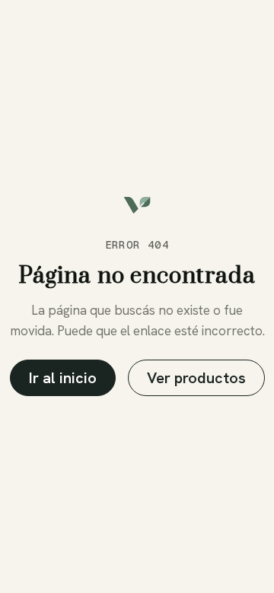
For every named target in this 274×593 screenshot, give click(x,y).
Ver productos (196, 378)
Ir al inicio (63, 378)
